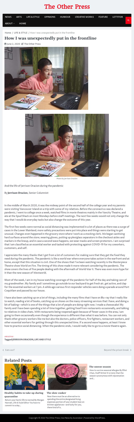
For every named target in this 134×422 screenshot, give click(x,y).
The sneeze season (100, 366)
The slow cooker (56, 392)
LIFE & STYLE (33, 17)
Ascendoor (78, 418)
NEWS (8, 17)
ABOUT (9, 23)
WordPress (100, 418)
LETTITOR (118, 17)
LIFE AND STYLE (42, 339)
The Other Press (67, 6)
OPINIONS (49, 17)
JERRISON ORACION (22, 339)
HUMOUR (65, 17)
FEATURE (103, 17)
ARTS (19, 17)
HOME (22, 23)
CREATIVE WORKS (84, 17)
